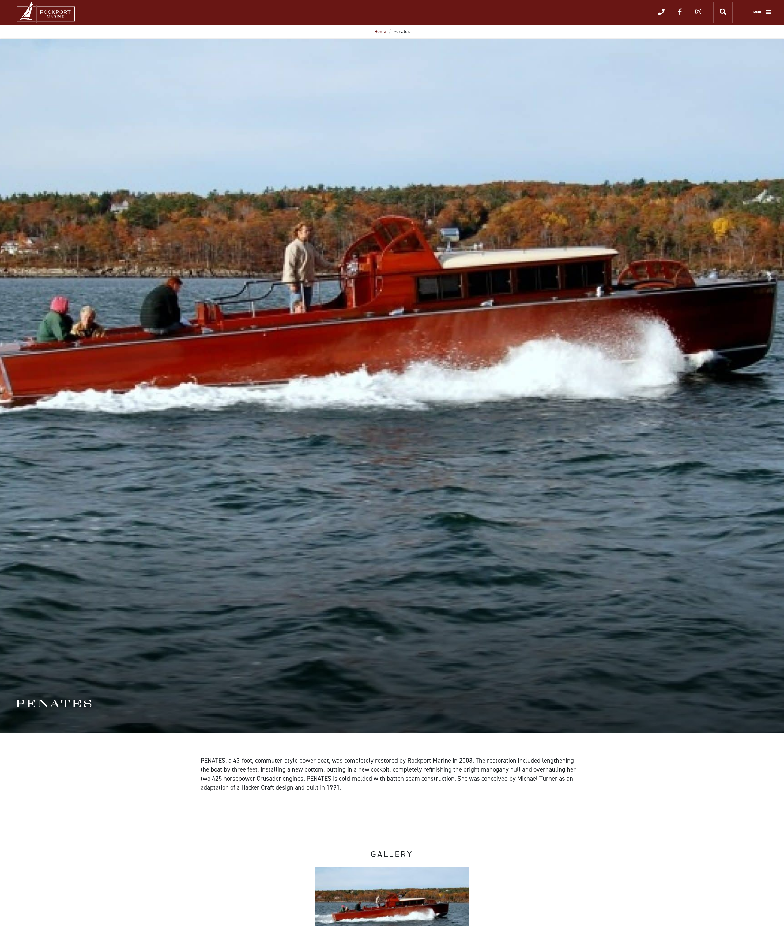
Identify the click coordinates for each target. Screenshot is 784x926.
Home (380, 31)
